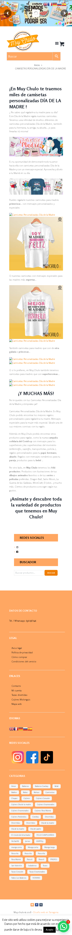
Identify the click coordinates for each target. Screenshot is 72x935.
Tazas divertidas (19, 694)
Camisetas (50, 792)
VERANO (36, 878)
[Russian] (25, 728)
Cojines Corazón (43, 798)
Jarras (27, 841)
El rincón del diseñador (20, 835)
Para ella (14, 853)
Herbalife (15, 841)
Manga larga (49, 847)
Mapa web (17, 703)
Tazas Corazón (17, 871)
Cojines (27, 798)
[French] (16, 728)
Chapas (14, 798)
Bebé (57, 786)
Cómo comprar (19, 657)
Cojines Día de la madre (21, 804)
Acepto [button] (49, 929)
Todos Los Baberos (18, 878)
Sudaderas (32, 865)
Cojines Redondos (18, 816)
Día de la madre (47, 823)
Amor (13, 786)
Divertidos (30, 823)
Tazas (45, 865)
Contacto (16, 685)
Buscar (51, 573)
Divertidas (49, 816)
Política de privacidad (22, 652)
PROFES (53, 859)
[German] (20, 728)
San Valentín (16, 865)
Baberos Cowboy (41, 786)
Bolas (25, 792)
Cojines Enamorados (45, 804)
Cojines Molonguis (21, 699)
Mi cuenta (17, 690)
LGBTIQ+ (40, 841)
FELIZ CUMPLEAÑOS (45, 835)
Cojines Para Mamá (43, 810)
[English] (11, 728)
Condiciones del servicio (24, 661)
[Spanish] (30, 728)
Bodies (14, 792)
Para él (29, 859)
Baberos (25, 786)
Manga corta (33, 847)
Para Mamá (16, 859)
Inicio (37, 65)
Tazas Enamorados (37, 871)
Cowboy (35, 816)
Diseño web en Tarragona (45, 912)
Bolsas (36, 792)
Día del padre (35, 829)
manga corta (16, 847)
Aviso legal (17, 648)
